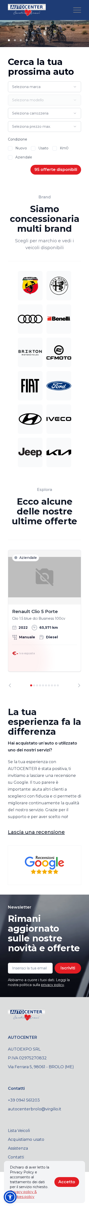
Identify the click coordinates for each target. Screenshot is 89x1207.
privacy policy (52, 985)
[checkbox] (10, 148)
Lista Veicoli (19, 1130)
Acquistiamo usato (26, 1139)
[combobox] (44, 86)
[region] (44, 618)
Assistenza (18, 1148)
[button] (10, 1197)
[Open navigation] (77, 10)
